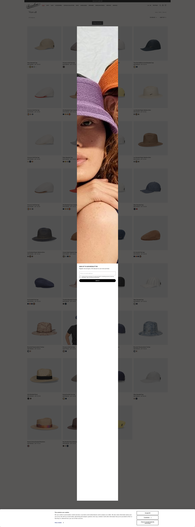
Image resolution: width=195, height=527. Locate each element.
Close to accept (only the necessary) (147, 522)
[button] (116, 28)
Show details (58, 522)
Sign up (97, 280)
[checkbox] (80, 277)
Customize (147, 517)
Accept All (147, 513)
